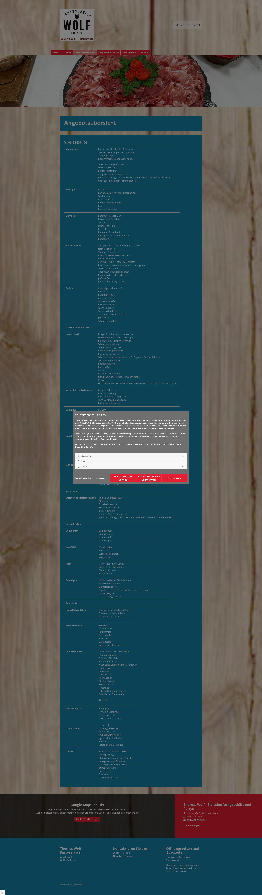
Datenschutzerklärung (84, 478)
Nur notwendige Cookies (123, 478)
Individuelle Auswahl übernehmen (149, 478)
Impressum (100, 478)
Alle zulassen (175, 478)
